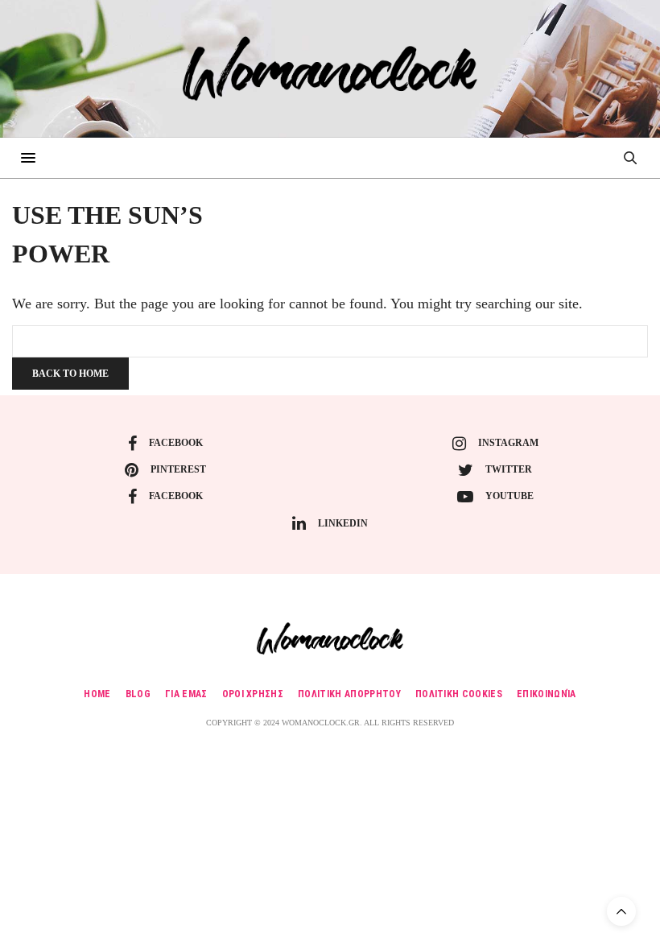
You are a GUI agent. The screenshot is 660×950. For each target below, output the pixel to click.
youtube (509, 496)
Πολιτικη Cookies (458, 694)
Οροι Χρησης (253, 694)
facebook (176, 442)
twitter (508, 469)
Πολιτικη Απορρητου (349, 694)
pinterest (178, 469)
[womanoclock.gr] (329, 68)
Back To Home (70, 373)
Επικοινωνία (546, 694)
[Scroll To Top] (621, 911)
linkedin (343, 523)
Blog (138, 694)
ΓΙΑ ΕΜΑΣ (186, 694)
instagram (508, 442)
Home (97, 694)
